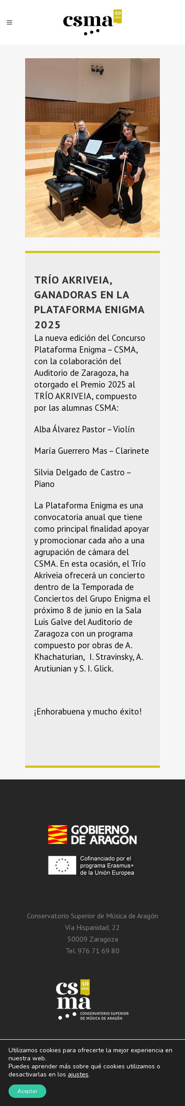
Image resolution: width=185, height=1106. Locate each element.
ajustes (78, 1075)
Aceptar (27, 1091)
